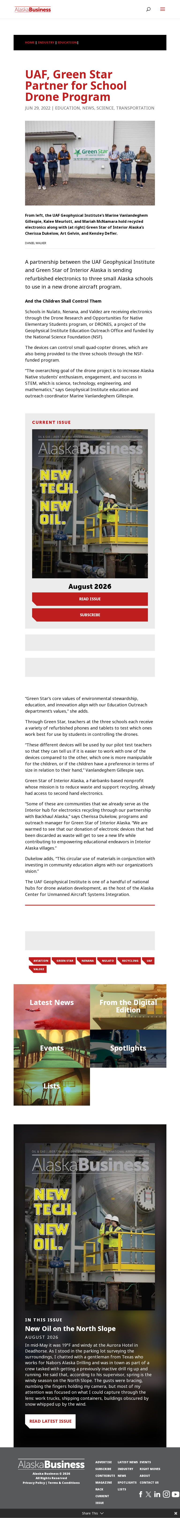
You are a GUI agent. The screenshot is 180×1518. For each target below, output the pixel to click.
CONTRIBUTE (105, 1476)
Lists (51, 1086)
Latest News (52, 1002)
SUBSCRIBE (103, 1469)
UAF (149, 961)
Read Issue (90, 599)
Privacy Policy (34, 1482)
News (88, 108)
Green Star (64, 961)
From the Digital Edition (128, 1006)
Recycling (130, 961)
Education (67, 108)
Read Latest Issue (50, 1421)
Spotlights (128, 1048)
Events (52, 1048)
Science (105, 108)
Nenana (88, 961)
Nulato (108, 961)
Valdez (39, 969)
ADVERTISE (103, 1462)
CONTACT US (149, 1483)
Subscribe (90, 615)
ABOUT (145, 1476)
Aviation (41, 961)
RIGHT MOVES (150, 1469)
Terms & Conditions (64, 1482)
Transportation (135, 108)
